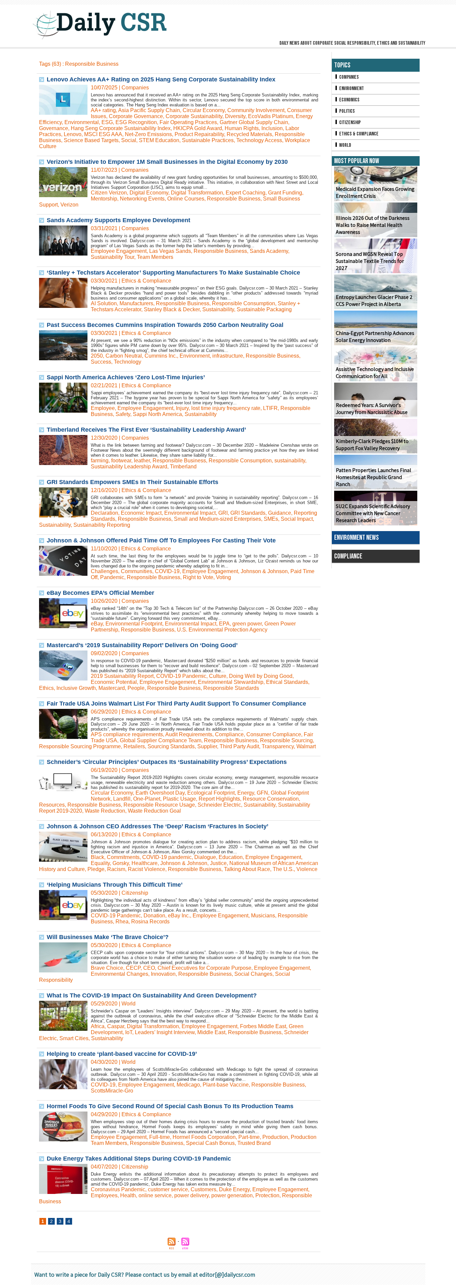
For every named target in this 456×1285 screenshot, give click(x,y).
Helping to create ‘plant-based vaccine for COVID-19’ (122, 1053)
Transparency (278, 746)
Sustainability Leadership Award (129, 466)
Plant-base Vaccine (226, 1085)
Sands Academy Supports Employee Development (118, 220)
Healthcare (145, 863)
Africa (97, 1026)
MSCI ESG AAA (103, 134)
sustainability (289, 460)
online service (155, 1195)
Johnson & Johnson (264, 571)
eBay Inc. (179, 915)
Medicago (188, 1085)
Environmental (81, 122)
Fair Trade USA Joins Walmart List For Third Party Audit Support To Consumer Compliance (176, 703)
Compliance (229, 734)
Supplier (207, 746)
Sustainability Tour (112, 257)
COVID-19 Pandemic (181, 676)
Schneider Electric (219, 805)
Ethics (46, 688)
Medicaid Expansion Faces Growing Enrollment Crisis (375, 192)
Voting (223, 577)
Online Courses (185, 198)
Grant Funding (285, 192)
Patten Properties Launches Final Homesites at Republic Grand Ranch (373, 477)
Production (275, 1137)
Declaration (104, 513)
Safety (123, 414)
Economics (349, 100)
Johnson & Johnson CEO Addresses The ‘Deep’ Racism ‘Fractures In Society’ (157, 826)
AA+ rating (103, 110)
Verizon (69, 204)
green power (247, 623)
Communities (136, 571)
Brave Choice (107, 968)
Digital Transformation (197, 192)
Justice (218, 863)
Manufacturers (136, 303)
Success (101, 362)
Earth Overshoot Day (160, 793)
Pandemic (112, 577)
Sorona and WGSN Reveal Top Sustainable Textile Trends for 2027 (370, 261)
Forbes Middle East (263, 1026)
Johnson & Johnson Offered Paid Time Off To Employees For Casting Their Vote (161, 540)
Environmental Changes (119, 974)
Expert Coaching (245, 192)
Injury (182, 408)
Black (97, 857)
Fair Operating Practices (188, 122)
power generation (232, 1195)
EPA (224, 623)
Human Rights (242, 128)
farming (99, 460)
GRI (223, 513)
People (136, 688)
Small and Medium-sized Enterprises (217, 519)
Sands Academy (269, 251)
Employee (103, 408)
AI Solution (104, 303)
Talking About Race (247, 869)
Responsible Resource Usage (159, 805)
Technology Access (259, 140)
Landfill (122, 799)
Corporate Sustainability (194, 116)
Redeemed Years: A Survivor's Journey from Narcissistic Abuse (372, 409)
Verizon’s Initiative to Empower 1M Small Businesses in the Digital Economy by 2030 (167, 161)
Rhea (122, 921)
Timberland (183, 466)
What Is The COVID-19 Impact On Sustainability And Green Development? (152, 995)
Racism (116, 869)
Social (128, 140)
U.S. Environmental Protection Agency (222, 629)
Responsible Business (233, 198)
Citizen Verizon (109, 192)
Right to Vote (198, 577)
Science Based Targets (91, 140)
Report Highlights (219, 799)
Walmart (306, 746)
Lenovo (72, 134)
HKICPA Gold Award (197, 128)
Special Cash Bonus (210, 1143)
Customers (203, 1189)
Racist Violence (146, 869)
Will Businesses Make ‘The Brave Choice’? (108, 937)
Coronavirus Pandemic (118, 1189)
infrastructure (227, 356)
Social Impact (297, 519)
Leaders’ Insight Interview (165, 1032)
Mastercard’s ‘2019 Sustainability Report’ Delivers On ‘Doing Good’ (142, 645)
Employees (104, 1195)
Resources (52, 805)
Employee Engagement (119, 251)
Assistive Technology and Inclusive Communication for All (375, 373)
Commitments (123, 857)
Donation (154, 915)
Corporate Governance (136, 116)
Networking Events (142, 198)
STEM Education (159, 140)
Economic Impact (141, 513)
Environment (195, 356)
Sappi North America (157, 414)
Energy (245, 793)
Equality (100, 863)
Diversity (235, 116)
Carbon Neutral (123, 356)
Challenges (104, 571)
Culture (217, 676)
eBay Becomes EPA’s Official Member (100, 592)
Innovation (163, 974)
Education (231, 857)
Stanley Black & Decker (172, 309)
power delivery (191, 1195)
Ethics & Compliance (358, 134)
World (344, 145)
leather (142, 460)
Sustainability (218, 309)
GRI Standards (247, 513)
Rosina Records (150, 921)
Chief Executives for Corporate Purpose (204, 968)
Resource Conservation (271, 799)
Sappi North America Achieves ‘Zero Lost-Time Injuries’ (126, 377)
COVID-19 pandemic (167, 857)
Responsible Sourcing (286, 740)
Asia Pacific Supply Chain (149, 110)
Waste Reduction (105, 811)
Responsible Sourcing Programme (80, 746)
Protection (267, 1195)
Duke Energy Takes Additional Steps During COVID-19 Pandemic (139, 1158)
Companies (348, 77)
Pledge (95, 869)
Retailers (134, 746)
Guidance (279, 513)
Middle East (211, 1032)
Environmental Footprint (133, 623)
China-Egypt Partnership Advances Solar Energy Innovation (375, 337)
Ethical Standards (287, 682)
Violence (306, 869)
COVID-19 (167, 571)
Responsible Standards (231, 688)
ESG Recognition (136, 122)
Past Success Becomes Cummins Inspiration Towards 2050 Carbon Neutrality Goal (165, 325)
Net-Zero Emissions (148, 134)
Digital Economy (149, 192)
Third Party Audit (239, 746)
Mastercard (111, 688)
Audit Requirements (188, 734)
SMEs (271, 519)
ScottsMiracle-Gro (112, 1091)
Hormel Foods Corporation (204, 1137)
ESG (107, 122)
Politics (346, 111)
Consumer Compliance (273, 734)
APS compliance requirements (127, 734)
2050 (97, 356)
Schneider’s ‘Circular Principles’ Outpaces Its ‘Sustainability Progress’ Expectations (167, 762)
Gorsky (120, 863)
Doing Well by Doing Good (260, 676)
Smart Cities (73, 1038)
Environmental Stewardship (230, 682)
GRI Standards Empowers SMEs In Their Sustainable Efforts (132, 482)
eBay (97, 623)
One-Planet (146, 799)
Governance (53, 128)
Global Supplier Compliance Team (160, 740)
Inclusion (272, 128)
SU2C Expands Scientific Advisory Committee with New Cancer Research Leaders (373, 513)
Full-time (159, 1137)
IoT (128, 1032)
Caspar (115, 1026)
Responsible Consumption (243, 303)
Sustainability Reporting (101, 525)
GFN (262, 793)
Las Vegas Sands (170, 251)
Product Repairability (199, 134)
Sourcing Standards (171, 746)
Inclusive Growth (76, 688)
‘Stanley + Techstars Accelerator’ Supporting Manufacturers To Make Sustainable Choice (173, 272)
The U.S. (283, 869)
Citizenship (349, 122)
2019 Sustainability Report (122, 676)
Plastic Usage (179, 799)
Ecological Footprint (211, 793)
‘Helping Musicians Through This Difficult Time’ (115, 884)
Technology (127, 362)
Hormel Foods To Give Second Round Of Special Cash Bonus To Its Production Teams (170, 1106)
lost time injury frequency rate (225, 408)
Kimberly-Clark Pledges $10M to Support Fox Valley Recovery (372, 445)
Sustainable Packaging (264, 309)
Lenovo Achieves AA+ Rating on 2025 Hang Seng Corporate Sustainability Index (161, 79)
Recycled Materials (249, 134)
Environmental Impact (190, 513)
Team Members (155, 257)
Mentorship (104, 198)
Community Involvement (255, 110)
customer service (168, 1189)
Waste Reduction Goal (154, 811)
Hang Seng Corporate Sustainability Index (121, 128)
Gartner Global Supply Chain (254, 122)
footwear (121, 460)
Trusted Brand (254, 1143)
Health (128, 1195)
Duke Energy (234, 1189)
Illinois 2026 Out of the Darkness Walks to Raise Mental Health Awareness (373, 225)
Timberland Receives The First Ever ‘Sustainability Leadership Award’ (146, 429)
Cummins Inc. (161, 356)
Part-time (249, 1137)
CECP (133, 968)
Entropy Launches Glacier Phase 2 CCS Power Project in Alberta (374, 301)
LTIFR (270, 408)
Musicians (263, 915)
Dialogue (205, 857)
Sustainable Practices (208, 140)
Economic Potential (114, 682)
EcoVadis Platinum (270, 116)
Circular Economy (204, 110)
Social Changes (253, 974)
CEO (149, 968)
